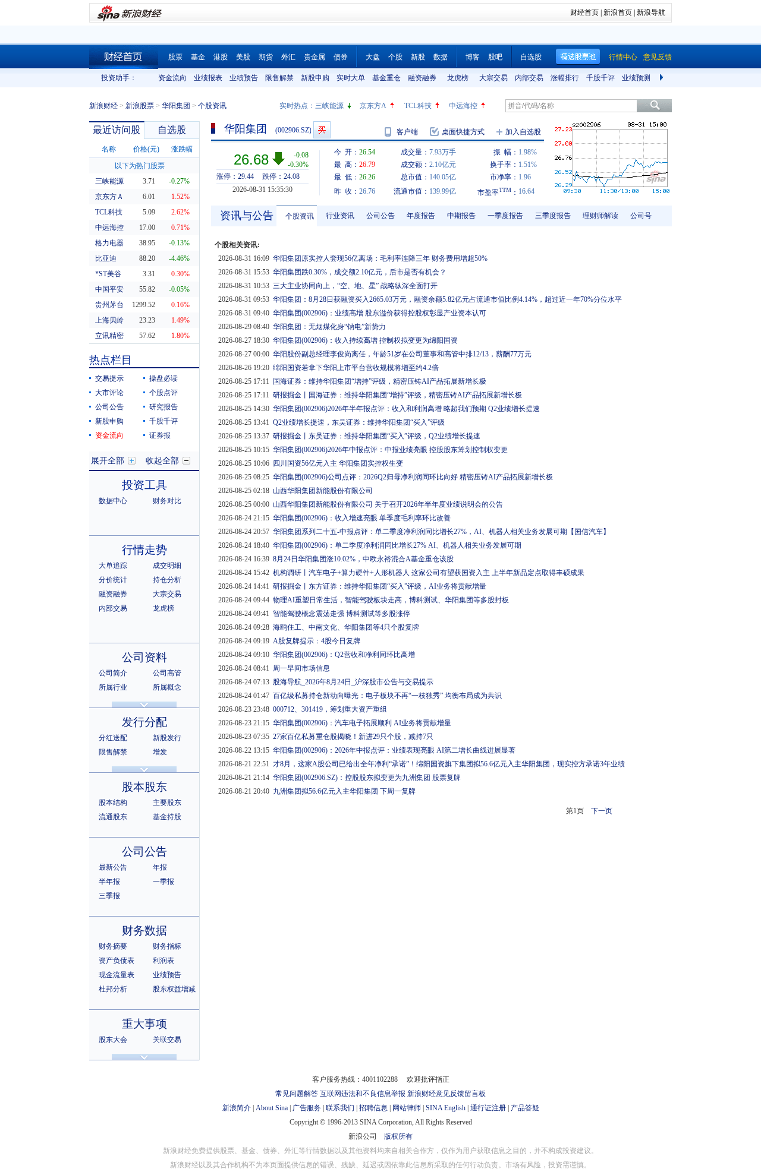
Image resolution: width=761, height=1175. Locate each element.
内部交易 (529, 78)
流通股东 (113, 817)
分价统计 (113, 580)
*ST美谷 (108, 274)
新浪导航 (651, 12)
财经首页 (584, 12)
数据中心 (113, 501)
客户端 (407, 132)
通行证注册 (488, 1108)
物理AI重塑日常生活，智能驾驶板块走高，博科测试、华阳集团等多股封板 (391, 600)
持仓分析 (167, 580)
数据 (440, 57)
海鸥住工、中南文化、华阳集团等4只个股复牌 (346, 627)
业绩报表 (208, 78)
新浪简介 (236, 1108)
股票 (175, 57)
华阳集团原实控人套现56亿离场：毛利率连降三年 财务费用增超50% (380, 258)
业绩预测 (636, 78)
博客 (473, 57)
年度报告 (421, 215)
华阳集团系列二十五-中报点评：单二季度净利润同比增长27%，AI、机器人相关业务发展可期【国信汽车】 (441, 532)
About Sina (272, 1108)
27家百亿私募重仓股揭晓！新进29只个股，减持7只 (353, 736)
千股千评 (600, 78)
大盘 (373, 57)
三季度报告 (553, 215)
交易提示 (109, 378)
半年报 (109, 881)
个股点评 (163, 392)
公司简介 (113, 673)
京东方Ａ (109, 196)
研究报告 (163, 407)
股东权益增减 (174, 989)
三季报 (109, 896)
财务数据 (144, 930)
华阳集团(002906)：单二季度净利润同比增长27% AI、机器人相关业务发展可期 (397, 545)
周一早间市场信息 (301, 668)
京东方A (373, 106)
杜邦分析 (113, 989)
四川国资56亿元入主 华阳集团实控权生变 (338, 463)
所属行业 (113, 687)
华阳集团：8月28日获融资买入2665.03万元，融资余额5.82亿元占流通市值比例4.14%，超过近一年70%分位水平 (447, 299)
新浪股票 (139, 106)
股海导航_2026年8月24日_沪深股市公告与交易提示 (353, 682)
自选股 (531, 57)
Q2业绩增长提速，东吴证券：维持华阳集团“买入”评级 (359, 422)
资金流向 (172, 78)
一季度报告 (505, 215)
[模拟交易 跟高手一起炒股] (322, 129)
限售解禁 (279, 78)
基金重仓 (386, 78)
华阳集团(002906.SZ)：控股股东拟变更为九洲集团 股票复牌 (367, 777)
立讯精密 (109, 335)
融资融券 (422, 78)
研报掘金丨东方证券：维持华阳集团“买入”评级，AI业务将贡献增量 (379, 586)
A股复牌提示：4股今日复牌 (316, 641)
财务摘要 (113, 946)
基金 (198, 57)
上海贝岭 (109, 320)
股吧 (495, 57)
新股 (418, 57)
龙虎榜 (457, 78)
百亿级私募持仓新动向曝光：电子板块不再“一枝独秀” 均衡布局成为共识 (387, 695)
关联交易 (167, 1039)
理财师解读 (600, 215)
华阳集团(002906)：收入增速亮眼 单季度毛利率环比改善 (362, 518)
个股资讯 (299, 216)
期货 (266, 57)
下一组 (663, 77)
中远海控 (463, 106)
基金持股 (167, 817)
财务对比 (167, 501)
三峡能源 (329, 106)
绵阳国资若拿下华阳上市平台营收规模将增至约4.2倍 (356, 368)
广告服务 (307, 1108)
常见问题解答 (296, 1093)
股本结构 (113, 802)
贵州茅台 (109, 305)
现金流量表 (116, 975)
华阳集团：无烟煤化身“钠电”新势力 (329, 327)
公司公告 (109, 407)
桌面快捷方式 (463, 132)
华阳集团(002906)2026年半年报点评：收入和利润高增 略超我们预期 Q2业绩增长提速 (406, 409)
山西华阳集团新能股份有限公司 (323, 491)
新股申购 (315, 78)
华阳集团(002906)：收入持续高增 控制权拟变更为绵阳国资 (365, 340)
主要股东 (167, 802)
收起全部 (162, 460)
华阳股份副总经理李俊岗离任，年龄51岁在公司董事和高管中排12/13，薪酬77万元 (402, 354)
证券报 (160, 435)
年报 (160, 867)
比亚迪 (106, 258)
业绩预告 (243, 78)
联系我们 (340, 1108)
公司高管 (167, 673)
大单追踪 (113, 565)
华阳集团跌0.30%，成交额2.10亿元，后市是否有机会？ (359, 272)
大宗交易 (493, 78)
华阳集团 (176, 106)
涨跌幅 (182, 149)
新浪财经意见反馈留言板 (446, 1093)
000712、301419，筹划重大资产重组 (330, 709)
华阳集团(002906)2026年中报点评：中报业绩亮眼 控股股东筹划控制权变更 (390, 450)
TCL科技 (418, 106)
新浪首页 (617, 12)
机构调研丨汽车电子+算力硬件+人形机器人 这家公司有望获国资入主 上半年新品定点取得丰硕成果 (428, 572)
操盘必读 (163, 378)
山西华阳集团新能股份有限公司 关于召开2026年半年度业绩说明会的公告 (388, 504)
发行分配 (144, 722)
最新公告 (113, 867)
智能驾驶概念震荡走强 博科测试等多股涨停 (341, 613)
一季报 (163, 881)
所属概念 (167, 687)
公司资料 (144, 657)
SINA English (446, 1108)
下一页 (601, 811)
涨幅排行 (565, 78)
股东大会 (113, 1039)
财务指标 (167, 946)
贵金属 (314, 57)
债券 (341, 57)
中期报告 (461, 215)
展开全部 (107, 460)
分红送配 (113, 738)
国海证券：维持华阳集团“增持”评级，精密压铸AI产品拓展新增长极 (379, 381)
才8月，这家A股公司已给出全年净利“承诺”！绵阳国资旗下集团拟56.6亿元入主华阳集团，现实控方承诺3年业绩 (449, 764)
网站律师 (406, 1108)
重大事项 (144, 1024)
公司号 (641, 215)
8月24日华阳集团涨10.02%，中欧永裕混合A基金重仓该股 (363, 559)
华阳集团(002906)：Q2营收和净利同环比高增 (344, 654)
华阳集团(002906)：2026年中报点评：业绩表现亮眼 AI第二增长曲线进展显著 (394, 750)
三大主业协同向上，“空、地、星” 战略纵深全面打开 (355, 286)
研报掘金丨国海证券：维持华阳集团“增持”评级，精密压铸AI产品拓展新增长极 (397, 395)
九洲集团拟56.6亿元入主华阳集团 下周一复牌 (344, 791)
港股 (220, 57)
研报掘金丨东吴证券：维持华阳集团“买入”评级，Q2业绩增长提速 (376, 436)
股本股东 (144, 787)
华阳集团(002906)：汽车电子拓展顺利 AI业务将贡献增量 (362, 723)
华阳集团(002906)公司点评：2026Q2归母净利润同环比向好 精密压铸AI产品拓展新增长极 (413, 477)
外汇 (288, 57)
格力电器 (109, 243)
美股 (243, 57)
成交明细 (167, 565)
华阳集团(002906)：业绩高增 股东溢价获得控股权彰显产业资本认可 (379, 313)
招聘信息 (373, 1108)
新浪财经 (103, 106)
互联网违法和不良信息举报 (362, 1093)
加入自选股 (523, 132)
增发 (160, 752)
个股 (395, 57)
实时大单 (351, 78)
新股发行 (167, 738)
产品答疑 (525, 1108)
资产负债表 (116, 960)
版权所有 (398, 1136)
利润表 (163, 960)
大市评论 (109, 392)
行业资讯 (340, 215)
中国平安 (109, 289)
